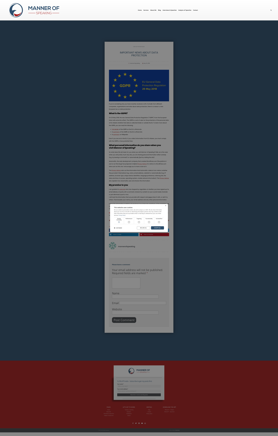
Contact (195, 10)
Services (146, 10)
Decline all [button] (143, 228)
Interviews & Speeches (170, 10)
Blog (159, 10)
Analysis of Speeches (184, 10)
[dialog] (139, 218)
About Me (153, 10)
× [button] (165, 205)
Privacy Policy (122, 215)
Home (140, 10)
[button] (271, 10)
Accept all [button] (157, 228)
